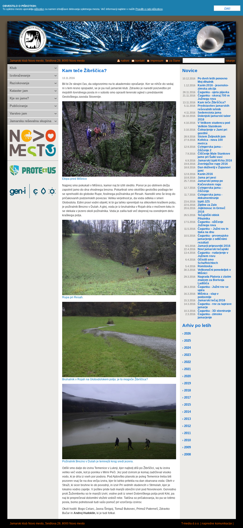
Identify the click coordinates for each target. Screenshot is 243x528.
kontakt (140, 60)
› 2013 (186, 419)
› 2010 (186, 440)
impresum (156, 60)
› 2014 (186, 411)
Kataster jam (19, 90)
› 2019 (186, 383)
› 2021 (186, 369)
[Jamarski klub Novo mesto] (33, 39)
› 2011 (186, 433)
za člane (174, 60)
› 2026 (186, 333)
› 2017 (186, 397)
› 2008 (186, 454)
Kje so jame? (19, 98)
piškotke (39, 9)
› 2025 (186, 340)
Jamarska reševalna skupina (30, 121)
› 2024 (186, 347)
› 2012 (186, 426)
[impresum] (210, 39)
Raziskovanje (19, 83)
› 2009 (186, 447)
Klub (13, 68)
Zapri (227, 8)
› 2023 (186, 355)
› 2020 (186, 376)
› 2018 (186, 390)
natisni (125, 60)
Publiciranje (19, 106)
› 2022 (186, 362)
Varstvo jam (18, 113)
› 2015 (186, 404)
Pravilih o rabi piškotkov (149, 9)
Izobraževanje (20, 75)
